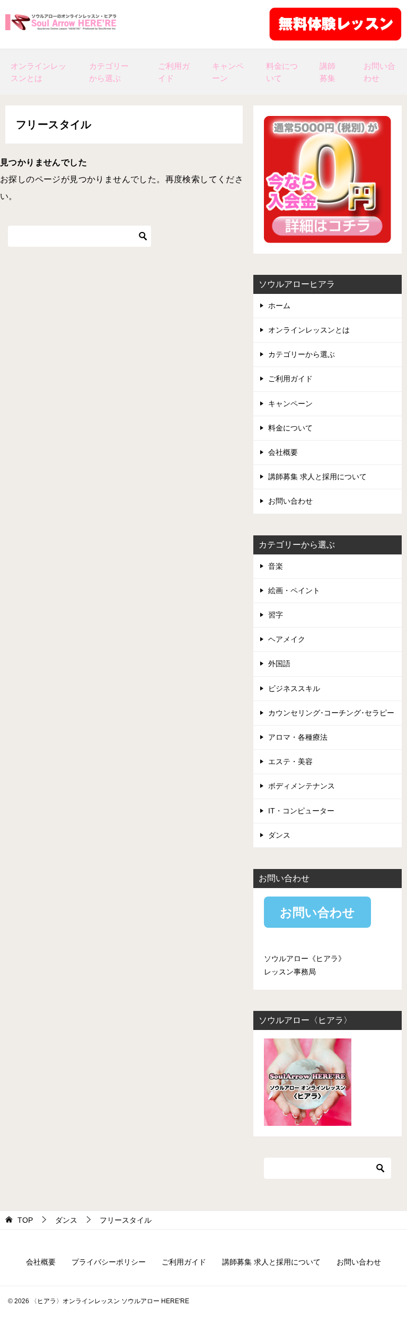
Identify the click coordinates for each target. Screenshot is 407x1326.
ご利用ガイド (174, 72)
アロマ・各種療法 (298, 737)
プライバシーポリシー (109, 1262)
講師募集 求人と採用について (317, 476)
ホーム (279, 305)
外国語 (279, 663)
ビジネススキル (294, 688)
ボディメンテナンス (301, 786)
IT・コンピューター (301, 811)
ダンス (279, 835)
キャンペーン (228, 72)
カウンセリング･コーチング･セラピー (331, 713)
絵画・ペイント (294, 590)
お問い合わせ (379, 72)
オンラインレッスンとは (38, 72)
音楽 (275, 566)
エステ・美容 (290, 761)
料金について (282, 72)
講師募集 (327, 72)
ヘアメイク (286, 639)
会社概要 (283, 452)
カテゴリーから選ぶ (109, 72)
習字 (275, 615)
